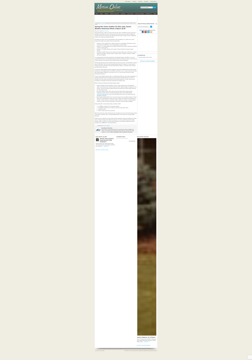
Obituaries (134, 1)
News (101, 13)
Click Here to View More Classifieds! (147, 61)
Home (96, 13)
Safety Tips (105, 125)
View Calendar (131, 141)
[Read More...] (106, 146)
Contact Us (148, 13)
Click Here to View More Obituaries (143, 345)
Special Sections (139, 13)
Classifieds (140, 1)
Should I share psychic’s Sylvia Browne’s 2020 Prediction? (107, 140)
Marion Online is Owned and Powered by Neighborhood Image (144, 350)
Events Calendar (114, 13)
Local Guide (129, 13)
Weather (108, 125)
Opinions (122, 13)
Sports (106, 13)
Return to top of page (99, 350)
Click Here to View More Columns (102, 149)
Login (154, 13)
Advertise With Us (153, 1)
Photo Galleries (128, 1)
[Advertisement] (126, 18)
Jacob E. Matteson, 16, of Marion (146, 337)
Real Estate (146, 1)
